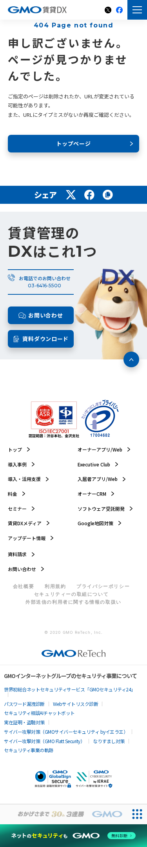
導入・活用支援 (24, 479)
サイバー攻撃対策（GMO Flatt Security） (44, 741)
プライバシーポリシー (103, 586)
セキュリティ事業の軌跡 (28, 750)
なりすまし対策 (109, 741)
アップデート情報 (26, 538)
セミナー (17, 509)
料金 (12, 494)
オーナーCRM (92, 494)
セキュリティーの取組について (71, 594)
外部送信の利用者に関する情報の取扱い (73, 602)
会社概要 (23, 586)
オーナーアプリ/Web (100, 449)
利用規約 (55, 586)
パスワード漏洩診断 (24, 704)
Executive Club (94, 464)
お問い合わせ (22, 569)
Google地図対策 (95, 523)
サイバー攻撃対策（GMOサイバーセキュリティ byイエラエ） (66, 731)
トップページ (73, 143)
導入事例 (17, 464)
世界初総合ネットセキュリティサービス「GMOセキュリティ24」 (70, 689)
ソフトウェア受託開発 (101, 509)
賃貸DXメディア (25, 523)
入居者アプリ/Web (98, 479)
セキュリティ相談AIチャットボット (39, 713)
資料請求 (17, 554)
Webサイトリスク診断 (75, 704)
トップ (15, 449)
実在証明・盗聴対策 (24, 722)
